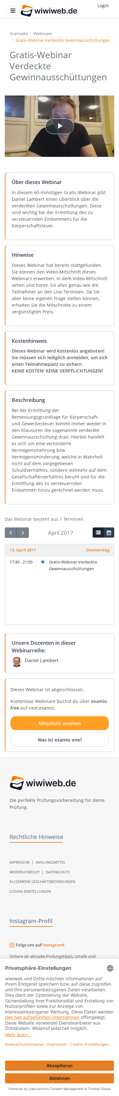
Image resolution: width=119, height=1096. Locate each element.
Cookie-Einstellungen (30, 891)
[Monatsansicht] (108, 532)
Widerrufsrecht (25, 872)
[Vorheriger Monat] (11, 532)
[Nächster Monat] (23, 532)
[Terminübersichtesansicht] (98, 532)
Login (103, 6)
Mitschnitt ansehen (60, 723)
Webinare (43, 33)
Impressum (20, 862)
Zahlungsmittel (50, 862)
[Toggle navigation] (12, 10)
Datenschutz (58, 872)
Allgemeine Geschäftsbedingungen (42, 881)
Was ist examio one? (60, 740)
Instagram (53, 945)
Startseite (19, 33)
